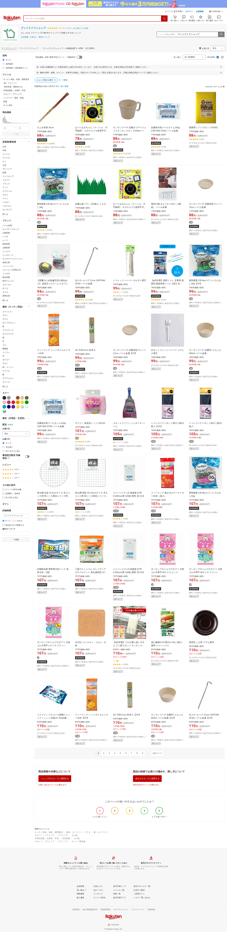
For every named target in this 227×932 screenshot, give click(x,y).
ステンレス (7, 312)
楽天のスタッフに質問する (147, 778)
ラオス (5, 195)
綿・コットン (8, 367)
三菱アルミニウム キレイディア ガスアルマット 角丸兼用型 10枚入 (91, 572)
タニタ (5, 292)
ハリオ (5, 237)
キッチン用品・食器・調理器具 (49, 832)
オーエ (5, 288)
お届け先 (6, 429)
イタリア (6, 180)
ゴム (4, 345)
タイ (4, 161)
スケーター (7, 285)
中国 (4, 150)
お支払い (33, 37)
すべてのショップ (9, 48)
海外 (11, 425)
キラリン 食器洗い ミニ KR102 (90, 423)
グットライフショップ (33, 28)
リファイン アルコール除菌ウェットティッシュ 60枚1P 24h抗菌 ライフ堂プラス (53, 717)
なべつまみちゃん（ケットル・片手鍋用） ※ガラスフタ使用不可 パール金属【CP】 (129, 207)
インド (5, 187)
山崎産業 (6, 248)
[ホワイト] (13, 398)
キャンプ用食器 (78, 841)
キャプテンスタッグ (10, 229)
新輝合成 (6, 296)
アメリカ (6, 158)
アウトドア (63, 835)
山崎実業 (6, 233)
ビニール (6, 382)
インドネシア (8, 176)
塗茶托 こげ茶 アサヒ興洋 (201, 642)
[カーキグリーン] (27, 398)
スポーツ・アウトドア (45, 835)
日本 (4, 147)
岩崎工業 (6, 262)
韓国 (4, 173)
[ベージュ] (22, 398)
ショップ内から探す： (167, 34)
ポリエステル (8, 334)
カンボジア (7, 210)
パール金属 (7, 225)
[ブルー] (4, 407)
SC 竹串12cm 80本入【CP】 (127, 714)
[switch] (27, 456)
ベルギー (6, 202)
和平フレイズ (8, 281)
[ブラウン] (18, 398)
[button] (216, 12)
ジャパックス (8, 266)
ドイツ (5, 198)
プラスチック (8, 330)
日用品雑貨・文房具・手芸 (47, 838)
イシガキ (6, 273)
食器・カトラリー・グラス (78, 832)
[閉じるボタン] (221, 67)
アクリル (6, 371)
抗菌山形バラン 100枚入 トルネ (90, 204)
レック (5, 240)
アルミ (5, 315)
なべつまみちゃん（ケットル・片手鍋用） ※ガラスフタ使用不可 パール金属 (91, 130)
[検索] (164, 18)
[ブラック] (4, 398)
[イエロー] (22, 402)
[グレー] (9, 398)
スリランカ (7, 191)
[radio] (3, 60)
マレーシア (7, 169)
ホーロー (6, 360)
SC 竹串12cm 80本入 (85, 350)
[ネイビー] (9, 407)
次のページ (157, 753)
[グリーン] (27, 402)
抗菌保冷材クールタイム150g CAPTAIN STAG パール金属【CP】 (51, 426)
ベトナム (6, 154)
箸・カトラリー (101, 832)
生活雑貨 (66, 838)
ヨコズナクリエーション (12, 259)
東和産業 (6, 244)
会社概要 (24, 37)
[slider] (2, 123)
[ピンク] (4, 402)
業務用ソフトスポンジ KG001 (203, 127)
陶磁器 (5, 349)
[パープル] (13, 407)
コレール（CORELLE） (12, 270)
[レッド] (13, 402)
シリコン (6, 352)
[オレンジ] (18, 402)
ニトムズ (6, 251)
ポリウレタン (8, 378)
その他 (74, 835)
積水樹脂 (6, 277)
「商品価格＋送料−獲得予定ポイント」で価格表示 (55, 57)
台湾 (4, 165)
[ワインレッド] (9, 402)
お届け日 (6, 439)
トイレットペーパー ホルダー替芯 (129, 280)
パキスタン (7, 206)
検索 (17, 134)
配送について (44, 37)
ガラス (5, 319)
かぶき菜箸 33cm (45, 127)
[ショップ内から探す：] (221, 34)
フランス (6, 184)
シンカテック (8, 255)
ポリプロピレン (8, 323)
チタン (5, 363)
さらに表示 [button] (8, 105)
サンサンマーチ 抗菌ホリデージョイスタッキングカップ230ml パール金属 (129, 130)
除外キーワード (8, 529)
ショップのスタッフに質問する (55, 778)
